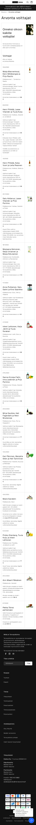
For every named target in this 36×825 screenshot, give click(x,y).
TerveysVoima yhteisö (11, 737)
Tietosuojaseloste (9, 710)
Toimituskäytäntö (18, 821)
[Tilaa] (28, 663)
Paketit (6, 682)
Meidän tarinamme (10, 733)
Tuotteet (6, 678)
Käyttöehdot (9, 821)
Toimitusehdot (8, 701)
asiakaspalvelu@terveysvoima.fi (15, 782)
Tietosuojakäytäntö (28, 818)
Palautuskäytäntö (16, 818)
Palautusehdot (8, 705)
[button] (4, 2)
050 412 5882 (14, 777)
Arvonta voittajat (14, 12)
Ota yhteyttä (8, 728)
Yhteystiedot (8, 696)
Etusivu (4, 12)
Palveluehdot (8, 714)
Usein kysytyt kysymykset (12, 742)
